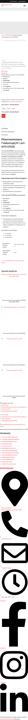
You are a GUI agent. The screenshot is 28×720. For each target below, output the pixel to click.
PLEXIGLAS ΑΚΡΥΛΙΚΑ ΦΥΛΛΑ (9, 437)
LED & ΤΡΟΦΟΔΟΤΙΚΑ (7, 459)
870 (16, 1)
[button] (26, 9)
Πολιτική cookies (5, 409)
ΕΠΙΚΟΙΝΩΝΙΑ (6, 468)
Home (3, 35)
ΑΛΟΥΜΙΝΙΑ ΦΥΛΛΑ (6, 444)
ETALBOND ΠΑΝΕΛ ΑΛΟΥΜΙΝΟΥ (10, 439)
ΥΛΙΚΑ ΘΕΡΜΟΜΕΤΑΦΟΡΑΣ (9, 455)
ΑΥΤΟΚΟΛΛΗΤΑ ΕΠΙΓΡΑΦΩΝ (9, 62)
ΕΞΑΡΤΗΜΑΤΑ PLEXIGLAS (8, 448)
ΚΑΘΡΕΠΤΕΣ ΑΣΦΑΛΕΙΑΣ (8, 464)
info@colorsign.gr (21, 1)
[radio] (4, 108)
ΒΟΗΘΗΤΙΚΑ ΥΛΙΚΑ (6, 462)
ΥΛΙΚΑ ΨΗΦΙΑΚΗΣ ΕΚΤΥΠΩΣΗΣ (10, 453)
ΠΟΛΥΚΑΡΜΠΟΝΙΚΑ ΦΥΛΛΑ (9, 441)
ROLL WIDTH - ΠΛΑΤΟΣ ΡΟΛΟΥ (10, 105)
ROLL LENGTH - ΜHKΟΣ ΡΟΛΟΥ (10, 112)
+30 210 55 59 (12, 1)
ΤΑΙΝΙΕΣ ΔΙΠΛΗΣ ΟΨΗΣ (8, 457)
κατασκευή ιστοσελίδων (6, 719)
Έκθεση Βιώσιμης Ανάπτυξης (9, 411)
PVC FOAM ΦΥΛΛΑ (6, 446)
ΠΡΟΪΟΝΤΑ (9, 35)
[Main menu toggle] (24, 6)
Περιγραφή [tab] (4, 128)
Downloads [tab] (4, 135)
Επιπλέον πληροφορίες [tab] (8, 131)
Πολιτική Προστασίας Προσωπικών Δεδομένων (14, 407)
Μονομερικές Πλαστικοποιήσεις (14, 101)
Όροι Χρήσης (4, 405)
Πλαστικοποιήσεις (12, 64)
